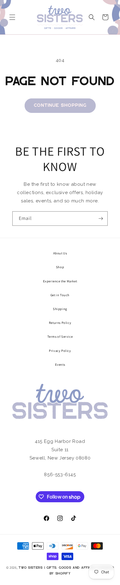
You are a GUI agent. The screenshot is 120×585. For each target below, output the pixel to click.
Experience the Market (60, 281)
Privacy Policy (60, 350)
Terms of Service (60, 336)
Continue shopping (60, 105)
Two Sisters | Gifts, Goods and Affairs (57, 568)
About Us (60, 253)
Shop (60, 267)
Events (60, 364)
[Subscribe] (100, 218)
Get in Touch (60, 295)
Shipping (60, 309)
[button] (12, 17)
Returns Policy (60, 322)
